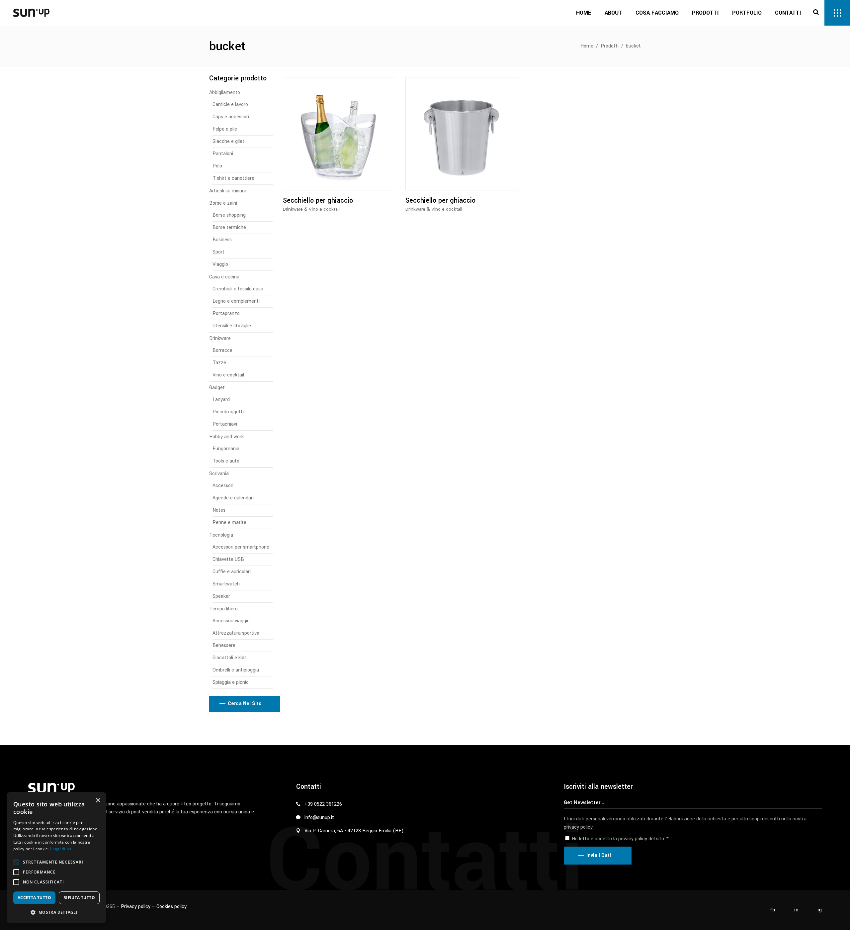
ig (819, 909)
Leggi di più (61, 849)
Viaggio (220, 264)
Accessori (222, 485)
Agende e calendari (233, 497)
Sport (218, 252)
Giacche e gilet (228, 141)
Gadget (217, 387)
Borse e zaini (223, 203)
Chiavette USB (228, 559)
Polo (217, 165)
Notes (218, 510)
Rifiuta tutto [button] (79, 897)
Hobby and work (226, 436)
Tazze (219, 362)
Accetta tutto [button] (34, 897)
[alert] (56, 857)
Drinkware (293, 209)
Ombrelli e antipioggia (235, 670)
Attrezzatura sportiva (235, 633)
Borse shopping (229, 215)
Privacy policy (135, 906)
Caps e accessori (230, 116)
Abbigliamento (224, 92)
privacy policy (578, 827)
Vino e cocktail (324, 209)
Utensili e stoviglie (231, 325)
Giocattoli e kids (229, 657)
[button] (16, 862)
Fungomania (225, 448)
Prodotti (610, 46)
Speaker (221, 596)
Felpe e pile (224, 129)
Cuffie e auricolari (231, 571)
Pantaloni (222, 153)
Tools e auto (225, 461)
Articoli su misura (227, 190)
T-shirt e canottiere (233, 178)
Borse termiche (229, 227)
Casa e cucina (224, 276)
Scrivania (219, 473)
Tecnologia (221, 535)
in (796, 909)
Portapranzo (226, 313)
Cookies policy (171, 906)
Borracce (222, 350)
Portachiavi (224, 424)
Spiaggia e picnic (230, 682)
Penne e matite (229, 522)
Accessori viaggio (231, 620)
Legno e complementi (236, 301)
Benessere (223, 645)
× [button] (97, 800)
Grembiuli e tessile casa (237, 288)
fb (772, 909)
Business (222, 239)
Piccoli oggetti (228, 411)
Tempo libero (223, 608)
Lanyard (221, 399)
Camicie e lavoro (230, 104)
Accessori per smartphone (240, 547)
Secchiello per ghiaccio (318, 200)
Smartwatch (226, 583)
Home (586, 46)
